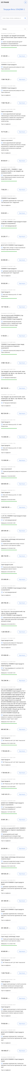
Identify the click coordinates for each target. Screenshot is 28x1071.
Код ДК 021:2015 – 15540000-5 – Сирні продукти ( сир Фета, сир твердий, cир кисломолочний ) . (12, 171)
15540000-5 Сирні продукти (9, 64)
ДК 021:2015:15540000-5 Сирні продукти (12, 245)
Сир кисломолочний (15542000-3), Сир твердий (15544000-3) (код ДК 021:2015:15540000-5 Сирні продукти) (12, 317)
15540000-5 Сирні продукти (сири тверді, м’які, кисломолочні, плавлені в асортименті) (12, 346)
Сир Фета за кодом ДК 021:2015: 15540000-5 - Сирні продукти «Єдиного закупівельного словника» (13, 830)
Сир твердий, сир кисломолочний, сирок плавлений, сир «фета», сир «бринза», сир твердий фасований (13, 373)
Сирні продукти (5, 292)
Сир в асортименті (6, 469)
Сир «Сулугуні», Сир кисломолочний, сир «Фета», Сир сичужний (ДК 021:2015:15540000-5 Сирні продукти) (13, 613)
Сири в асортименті (7, 111)
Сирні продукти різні (7, 564)
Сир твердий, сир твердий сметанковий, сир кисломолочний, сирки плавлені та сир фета (13, 37)
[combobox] (13, 18)
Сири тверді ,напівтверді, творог (10, 936)
